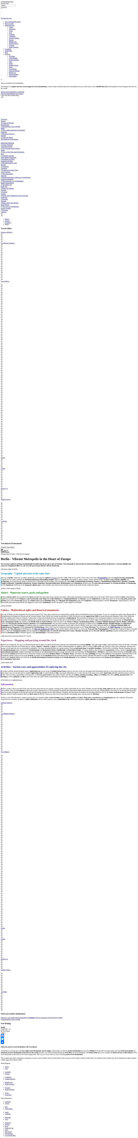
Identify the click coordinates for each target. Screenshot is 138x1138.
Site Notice (8, 1132)
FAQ (6, 1130)
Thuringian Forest (6, 146)
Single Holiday (13, 74)
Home (7, 219)
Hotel (10, 67)
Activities (12, 56)
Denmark (8, 1117)
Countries (8, 49)
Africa (11, 27)
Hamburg (4, 132)
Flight (11, 63)
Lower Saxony (5, 172)
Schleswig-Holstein (7, 179)
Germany (8, 223)
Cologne (3, 212)
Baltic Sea (4, 186)
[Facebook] (69, 1035)
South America (13, 47)
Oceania (11, 45)
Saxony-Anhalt (6, 208)
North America (13, 43)
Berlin (3, 128)
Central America (14, 38)
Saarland (3, 176)
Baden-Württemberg (7, 183)
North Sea (4, 197)
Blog (6, 53)
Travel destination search (13, 22)
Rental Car (12, 73)
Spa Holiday (13, 76)
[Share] (69, 1042)
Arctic (11, 31)
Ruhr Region (5, 205)
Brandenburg (5, 125)
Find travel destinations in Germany (12, 94)
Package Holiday (14, 71)
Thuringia (4, 168)
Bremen (3, 136)
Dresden (3, 201)
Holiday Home (13, 65)
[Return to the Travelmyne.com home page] (7, 2)
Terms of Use (9, 1128)
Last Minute (13, 69)
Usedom (3, 190)
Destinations (9, 1133)
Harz (2, 154)
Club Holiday (13, 58)
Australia (12, 34)
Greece (7, 1103)
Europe (11, 40)
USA (6, 1119)
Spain (6, 1112)
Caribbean (12, 36)
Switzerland (8, 1109)
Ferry (10, 62)
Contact (7, 1124)
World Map (8, 51)
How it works (9, 23)
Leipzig (3, 194)
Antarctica (12, 29)
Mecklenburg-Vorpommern (9, 139)
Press (6, 1126)
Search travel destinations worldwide (12, 92)
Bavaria (3, 165)
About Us (8, 1123)
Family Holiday (14, 60)
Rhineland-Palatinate (7, 143)
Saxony (3, 121)
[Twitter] (69, 1039)
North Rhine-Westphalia (8, 157)
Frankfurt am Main (7, 161)
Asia (10, 33)
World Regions (9, 25)
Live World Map (10, 1135)
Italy (6, 1107)
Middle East (13, 42)
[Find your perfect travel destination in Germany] (10, 1019)
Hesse (3, 150)
